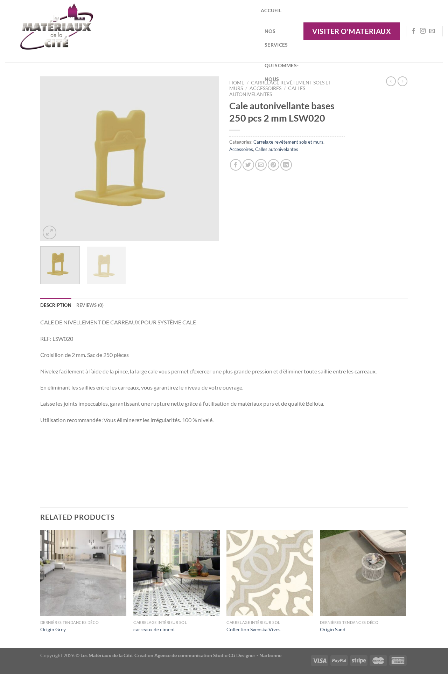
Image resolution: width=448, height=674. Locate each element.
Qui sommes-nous (282, 72)
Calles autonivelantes (267, 91)
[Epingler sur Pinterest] (273, 165)
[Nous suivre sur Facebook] (413, 31)
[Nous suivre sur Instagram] (423, 31)
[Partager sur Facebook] (235, 165)
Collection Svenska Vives (253, 629)
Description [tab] (55, 305)
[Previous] (52, 158)
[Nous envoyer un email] (432, 31)
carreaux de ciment (154, 629)
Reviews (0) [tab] (90, 305)
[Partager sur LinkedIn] (286, 165)
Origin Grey (53, 629)
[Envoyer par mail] (261, 165)
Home (236, 82)
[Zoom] (49, 232)
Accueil (271, 10)
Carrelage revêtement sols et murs (288, 142)
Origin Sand (332, 629)
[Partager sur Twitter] (248, 165)
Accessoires (241, 149)
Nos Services (276, 38)
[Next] (206, 158)
